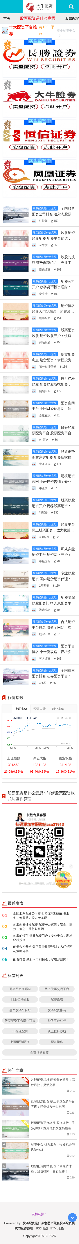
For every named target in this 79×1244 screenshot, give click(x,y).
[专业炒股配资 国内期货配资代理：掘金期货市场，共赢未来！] (16, 579)
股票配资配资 (20, 1042)
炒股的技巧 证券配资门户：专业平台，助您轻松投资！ (53, 262)
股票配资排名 (57, 1010)
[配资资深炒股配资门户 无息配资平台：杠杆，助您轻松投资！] (16, 603)
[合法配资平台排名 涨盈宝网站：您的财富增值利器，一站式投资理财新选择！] (16, 627)
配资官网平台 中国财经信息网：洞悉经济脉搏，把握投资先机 (53, 409)
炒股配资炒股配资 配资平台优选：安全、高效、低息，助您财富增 (42, 926)
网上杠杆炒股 (20, 999)
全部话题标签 (39, 1052)
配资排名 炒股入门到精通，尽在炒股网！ (53, 311)
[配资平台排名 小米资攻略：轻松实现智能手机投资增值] (16, 652)
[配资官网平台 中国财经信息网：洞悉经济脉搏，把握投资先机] (16, 409)
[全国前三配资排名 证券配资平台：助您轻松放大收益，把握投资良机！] (16, 676)
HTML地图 (57, 1228)
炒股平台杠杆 (57, 1020)
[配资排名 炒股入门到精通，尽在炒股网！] (16, 311)
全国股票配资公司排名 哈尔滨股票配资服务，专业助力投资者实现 (41, 915)
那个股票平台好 (20, 1010)
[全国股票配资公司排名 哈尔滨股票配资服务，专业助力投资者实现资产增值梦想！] (16, 214)
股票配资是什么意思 (38, 18)
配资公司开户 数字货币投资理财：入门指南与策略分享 (53, 287)
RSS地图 (42, 1228)
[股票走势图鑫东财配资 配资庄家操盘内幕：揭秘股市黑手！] (16, 457)
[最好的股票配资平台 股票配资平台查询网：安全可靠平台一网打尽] (16, 433)
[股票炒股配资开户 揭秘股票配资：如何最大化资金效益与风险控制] (16, 506)
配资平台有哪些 (20, 989)
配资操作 (57, 1042)
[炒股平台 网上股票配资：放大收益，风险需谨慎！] (16, 530)
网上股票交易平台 (57, 989)
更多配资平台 (66, 30)
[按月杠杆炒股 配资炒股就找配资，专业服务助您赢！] (16, 384)
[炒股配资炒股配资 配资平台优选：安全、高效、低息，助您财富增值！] (16, 238)
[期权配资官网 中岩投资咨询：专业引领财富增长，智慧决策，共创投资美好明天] (16, 481)
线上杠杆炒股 (57, 1031)
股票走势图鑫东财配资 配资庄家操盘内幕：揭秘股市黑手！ (53, 457)
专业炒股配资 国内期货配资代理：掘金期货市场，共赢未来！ (53, 579)
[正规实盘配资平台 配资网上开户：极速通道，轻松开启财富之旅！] (16, 554)
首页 (6, 18)
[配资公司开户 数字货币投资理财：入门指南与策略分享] (16, 287)
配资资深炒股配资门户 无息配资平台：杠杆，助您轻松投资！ (53, 603)
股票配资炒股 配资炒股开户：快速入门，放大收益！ (53, 335)
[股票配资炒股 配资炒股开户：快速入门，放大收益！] (16, 335)
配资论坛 (57, 999)
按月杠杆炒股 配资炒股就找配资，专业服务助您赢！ (53, 384)
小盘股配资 (20, 1031)
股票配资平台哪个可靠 (20, 1020)
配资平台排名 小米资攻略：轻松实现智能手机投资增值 (53, 652)
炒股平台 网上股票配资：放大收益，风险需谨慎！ (53, 530)
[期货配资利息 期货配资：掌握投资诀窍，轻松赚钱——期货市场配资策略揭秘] (16, 360)
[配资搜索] (71, 6)
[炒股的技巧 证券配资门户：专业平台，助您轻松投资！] (16, 263)
